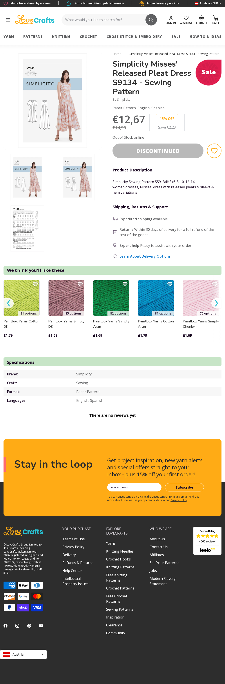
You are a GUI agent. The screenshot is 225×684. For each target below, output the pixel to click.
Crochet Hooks (118, 559)
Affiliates (157, 554)
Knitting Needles (120, 551)
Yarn (9, 36)
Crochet (88, 36)
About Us (157, 539)
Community (115, 633)
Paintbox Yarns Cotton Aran (156, 324)
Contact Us (159, 546)
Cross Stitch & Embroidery (134, 36)
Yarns (111, 543)
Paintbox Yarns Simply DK (66, 324)
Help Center (72, 570)
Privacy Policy (179, 500)
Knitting (61, 36)
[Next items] (216, 303)
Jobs (153, 570)
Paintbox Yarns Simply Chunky (201, 324)
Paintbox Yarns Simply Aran (111, 324)
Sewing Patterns (119, 609)
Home (116, 54)
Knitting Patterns (120, 567)
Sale (176, 36)
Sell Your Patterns (164, 562)
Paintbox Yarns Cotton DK (21, 324)
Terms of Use (73, 539)
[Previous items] (9, 303)
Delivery (69, 554)
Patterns (33, 36)
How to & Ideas (205, 36)
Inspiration (115, 617)
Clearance (114, 625)
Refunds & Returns (77, 562)
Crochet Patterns (120, 588)
